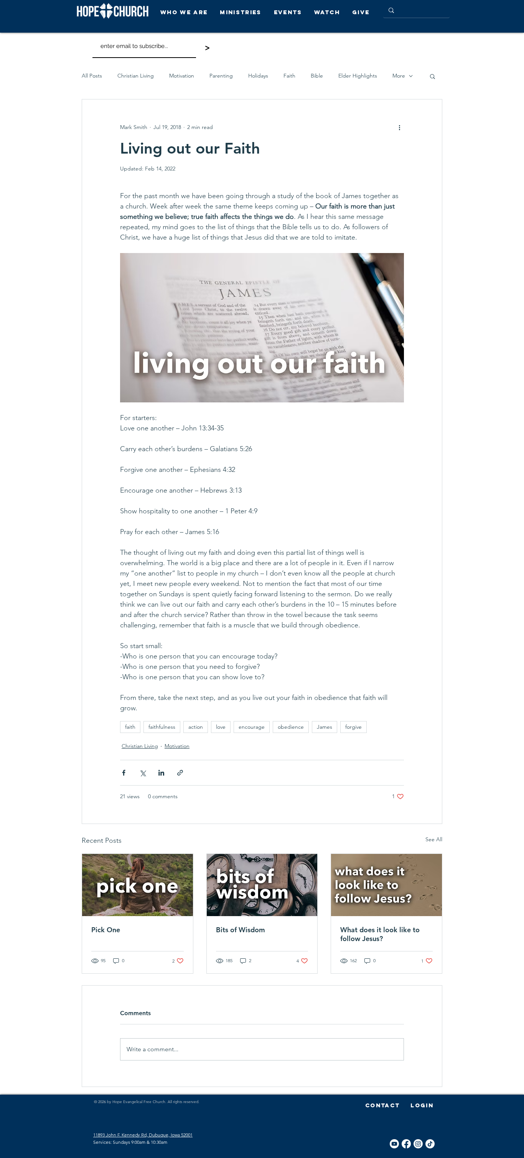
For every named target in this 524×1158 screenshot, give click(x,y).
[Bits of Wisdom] (262, 885)
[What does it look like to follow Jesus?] (386, 885)
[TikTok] (430, 1143)
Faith (289, 75)
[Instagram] (418, 1143)
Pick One (105, 929)
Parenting (221, 75)
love (221, 726)
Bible (317, 75)
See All (433, 839)
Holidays (258, 75)
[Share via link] (180, 772)
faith (130, 726)
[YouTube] (394, 1143)
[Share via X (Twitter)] (142, 772)
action (195, 726)
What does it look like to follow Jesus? (380, 934)
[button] (186, 12)
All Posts (92, 75)
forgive (353, 726)
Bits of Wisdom (240, 929)
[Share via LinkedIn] (161, 772)
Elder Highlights (357, 75)
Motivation (181, 75)
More (398, 75)
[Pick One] (137, 885)
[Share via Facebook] (123, 772)
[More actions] (399, 127)
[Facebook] (406, 1143)
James (324, 726)
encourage (252, 726)
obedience (291, 726)
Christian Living (135, 75)
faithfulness (161, 726)
